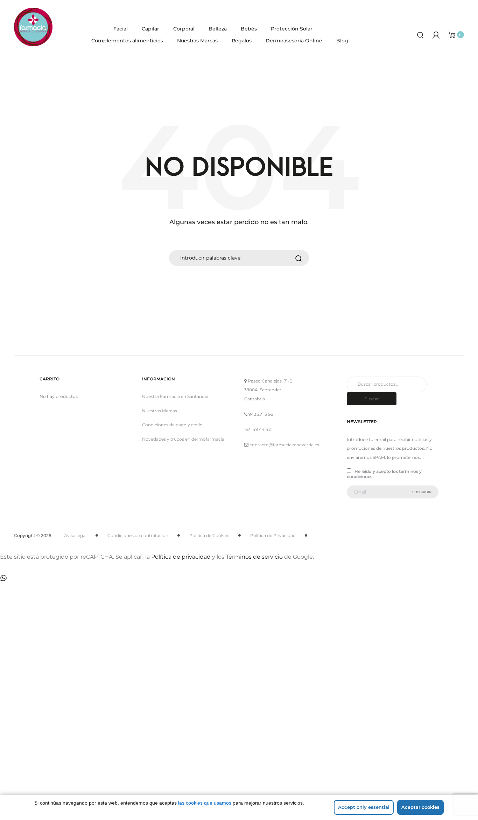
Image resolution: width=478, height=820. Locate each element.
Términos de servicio (254, 556)
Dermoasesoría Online (294, 40)
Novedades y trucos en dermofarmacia (183, 439)
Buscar (371, 398)
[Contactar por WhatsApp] (3, 577)
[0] (451, 34)
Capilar (150, 29)
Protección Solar (291, 29)
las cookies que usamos (204, 803)
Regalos (242, 40)
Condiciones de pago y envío (172, 424)
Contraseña (49, 694)
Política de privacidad (181, 556)
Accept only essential (363, 807)
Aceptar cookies (420, 807)
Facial (120, 29)
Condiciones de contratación (137, 535)
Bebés (249, 29)
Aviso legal (75, 535)
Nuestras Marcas (197, 40)
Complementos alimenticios (127, 40)
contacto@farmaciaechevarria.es (284, 444)
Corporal (184, 29)
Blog (342, 40)
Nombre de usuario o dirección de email (84, 658)
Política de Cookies (209, 535)
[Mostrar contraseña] (52, 726)
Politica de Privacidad (273, 535)
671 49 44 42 (258, 429)
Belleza (218, 29)
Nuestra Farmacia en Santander (175, 396)
